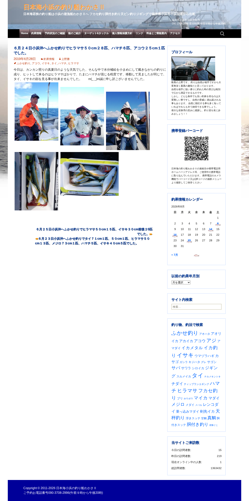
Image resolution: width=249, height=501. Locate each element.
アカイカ (186, 341)
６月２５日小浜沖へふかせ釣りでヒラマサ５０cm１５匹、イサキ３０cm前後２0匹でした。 (94, 232)
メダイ (190, 404)
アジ (211, 340)
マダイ (214, 398)
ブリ (180, 398)
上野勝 (65, 59)
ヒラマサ (73, 63)
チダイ (177, 383)
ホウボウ (188, 398)
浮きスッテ (193, 418)
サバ (175, 367)
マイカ (201, 397)
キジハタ (194, 362)
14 (210, 229)
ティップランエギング (196, 384)
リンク (139, 33)
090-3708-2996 (58, 492)
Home (24, 33)
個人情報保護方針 (122, 33)
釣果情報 (36, 33)
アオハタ (204, 333)
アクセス (175, 33)
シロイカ (198, 368)
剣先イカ (207, 411)
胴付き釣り (198, 424)
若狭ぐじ (213, 425)
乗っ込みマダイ (187, 411)
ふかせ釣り (23, 63)
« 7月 (174, 254)
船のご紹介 (74, 33)
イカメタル (192, 347)
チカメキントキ (212, 376)
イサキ (46, 63)
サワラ (186, 368)
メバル (198, 405)
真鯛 (211, 417)
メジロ (178, 404)
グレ (203, 362)
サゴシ (212, 362)
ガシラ (184, 362)
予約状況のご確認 (55, 33)
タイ (54, 63)
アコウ (36, 63)
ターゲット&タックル (96, 33)
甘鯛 (204, 418)
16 (175, 234)
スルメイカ (183, 376)
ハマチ (62, 63)
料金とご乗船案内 (156, 33)
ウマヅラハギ (204, 356)
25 (189, 240)
